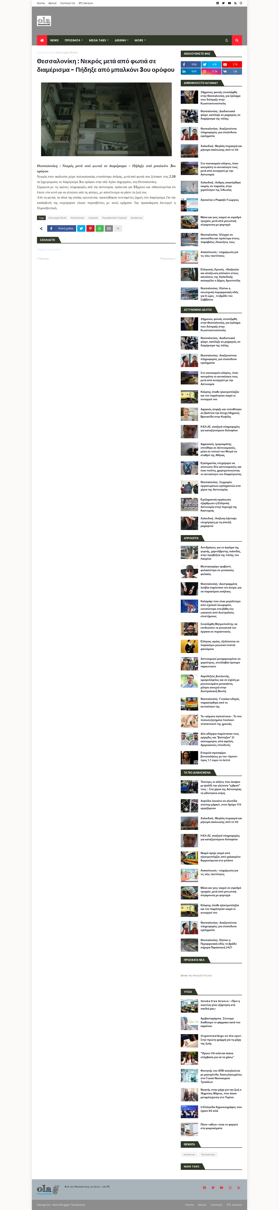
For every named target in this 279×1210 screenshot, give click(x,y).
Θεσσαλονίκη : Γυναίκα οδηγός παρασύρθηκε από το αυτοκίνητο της (220, 702)
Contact (216, 1205)
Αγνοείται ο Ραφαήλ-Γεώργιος (220, 200)
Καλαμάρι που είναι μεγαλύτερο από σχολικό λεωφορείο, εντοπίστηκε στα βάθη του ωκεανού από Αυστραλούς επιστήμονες (221, 609)
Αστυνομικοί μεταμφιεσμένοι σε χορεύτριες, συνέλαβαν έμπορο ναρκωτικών (221, 662)
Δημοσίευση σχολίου (49, 249)
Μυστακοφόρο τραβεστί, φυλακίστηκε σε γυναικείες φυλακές (217, 570)
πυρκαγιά (93, 217)
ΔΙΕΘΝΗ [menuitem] (120, 40)
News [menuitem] (54, 40)
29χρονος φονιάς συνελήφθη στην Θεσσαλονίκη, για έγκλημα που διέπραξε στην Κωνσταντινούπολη (220, 97)
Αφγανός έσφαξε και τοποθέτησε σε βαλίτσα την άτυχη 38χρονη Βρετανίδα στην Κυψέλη (221, 413)
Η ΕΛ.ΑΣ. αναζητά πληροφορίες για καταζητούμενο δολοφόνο (220, 428)
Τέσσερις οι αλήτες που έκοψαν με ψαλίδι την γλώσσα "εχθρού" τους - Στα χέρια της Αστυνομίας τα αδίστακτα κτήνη (221, 787)
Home (41, 3)
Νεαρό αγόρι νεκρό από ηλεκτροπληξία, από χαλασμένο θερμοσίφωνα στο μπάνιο (221, 856)
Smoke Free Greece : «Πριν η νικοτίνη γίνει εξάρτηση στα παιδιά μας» (220, 1004)
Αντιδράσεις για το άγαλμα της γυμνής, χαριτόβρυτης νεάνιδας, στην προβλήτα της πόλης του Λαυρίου (221, 553)
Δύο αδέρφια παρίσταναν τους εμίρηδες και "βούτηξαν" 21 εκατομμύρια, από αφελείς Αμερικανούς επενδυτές (220, 739)
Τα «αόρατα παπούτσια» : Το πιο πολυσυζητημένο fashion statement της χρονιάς (221, 720)
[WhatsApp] (100, 228)
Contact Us (67, 3)
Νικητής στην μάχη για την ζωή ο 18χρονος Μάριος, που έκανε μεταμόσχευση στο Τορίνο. (221, 1093)
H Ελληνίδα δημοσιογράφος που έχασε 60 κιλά (221, 1109)
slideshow (136, 217)
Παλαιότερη (167, 259)
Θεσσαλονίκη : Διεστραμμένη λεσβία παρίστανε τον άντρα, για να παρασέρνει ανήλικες (221, 587)
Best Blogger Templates (69, 1205)
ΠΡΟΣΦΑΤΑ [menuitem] (72, 40)
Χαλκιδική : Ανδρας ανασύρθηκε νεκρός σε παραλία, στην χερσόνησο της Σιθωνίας (221, 186)
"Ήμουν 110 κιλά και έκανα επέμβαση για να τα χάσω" (217, 1055)
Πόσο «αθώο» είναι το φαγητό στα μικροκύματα (219, 1126)
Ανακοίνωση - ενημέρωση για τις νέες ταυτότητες (219, 254)
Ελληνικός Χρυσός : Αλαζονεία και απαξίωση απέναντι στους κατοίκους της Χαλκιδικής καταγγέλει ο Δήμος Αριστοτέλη (220, 275)
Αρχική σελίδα (45, 52)
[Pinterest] (90, 228)
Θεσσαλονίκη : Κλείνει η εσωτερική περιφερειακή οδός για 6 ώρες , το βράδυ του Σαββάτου (220, 294)
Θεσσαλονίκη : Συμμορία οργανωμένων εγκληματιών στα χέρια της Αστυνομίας (221, 485)
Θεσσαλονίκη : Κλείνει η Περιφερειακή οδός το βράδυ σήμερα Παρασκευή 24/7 (219, 943)
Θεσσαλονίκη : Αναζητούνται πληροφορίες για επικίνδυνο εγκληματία (219, 132)
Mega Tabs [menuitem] (97, 40)
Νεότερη (44, 259)
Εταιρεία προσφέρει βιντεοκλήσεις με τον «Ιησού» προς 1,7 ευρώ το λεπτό (219, 756)
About (52, 3)
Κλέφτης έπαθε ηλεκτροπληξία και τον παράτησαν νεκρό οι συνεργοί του (220, 395)
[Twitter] (81, 228)
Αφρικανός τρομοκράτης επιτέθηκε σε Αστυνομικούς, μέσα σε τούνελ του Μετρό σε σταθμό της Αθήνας (219, 449)
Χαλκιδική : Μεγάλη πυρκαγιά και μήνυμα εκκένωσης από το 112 (221, 148)
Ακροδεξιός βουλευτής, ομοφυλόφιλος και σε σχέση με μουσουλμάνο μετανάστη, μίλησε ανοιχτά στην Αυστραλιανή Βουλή (220, 683)
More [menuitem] (139, 40)
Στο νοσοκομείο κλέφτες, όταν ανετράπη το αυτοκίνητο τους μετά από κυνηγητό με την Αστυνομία (219, 169)
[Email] (109, 228)
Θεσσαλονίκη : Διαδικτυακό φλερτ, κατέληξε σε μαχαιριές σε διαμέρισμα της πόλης (220, 115)
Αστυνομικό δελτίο (67, 52)
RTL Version (86, 3)
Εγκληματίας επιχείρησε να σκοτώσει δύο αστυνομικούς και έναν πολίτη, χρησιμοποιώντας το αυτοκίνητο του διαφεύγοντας (221, 468)
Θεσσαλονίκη (77, 217)
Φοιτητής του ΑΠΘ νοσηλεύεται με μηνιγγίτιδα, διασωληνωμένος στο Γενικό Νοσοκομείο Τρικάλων (221, 1076)
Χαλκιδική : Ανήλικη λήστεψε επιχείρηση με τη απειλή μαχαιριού (219, 522)
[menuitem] (42, 40)
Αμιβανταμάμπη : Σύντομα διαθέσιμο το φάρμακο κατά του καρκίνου (220, 1022)
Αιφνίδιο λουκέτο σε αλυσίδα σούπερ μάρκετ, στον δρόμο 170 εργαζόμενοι (221, 804)
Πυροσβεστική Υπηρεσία (114, 217)
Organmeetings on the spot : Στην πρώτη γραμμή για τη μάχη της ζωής (221, 1039)
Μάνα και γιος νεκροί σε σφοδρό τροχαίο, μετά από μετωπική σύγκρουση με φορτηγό (221, 221)
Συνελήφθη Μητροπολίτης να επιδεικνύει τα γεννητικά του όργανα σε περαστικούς (219, 627)
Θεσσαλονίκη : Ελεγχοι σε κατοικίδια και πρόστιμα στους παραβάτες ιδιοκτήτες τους (220, 238)
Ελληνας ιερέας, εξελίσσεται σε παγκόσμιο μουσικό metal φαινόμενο (220, 645)
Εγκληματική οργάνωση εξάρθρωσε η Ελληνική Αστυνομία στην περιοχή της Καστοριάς (219, 505)
